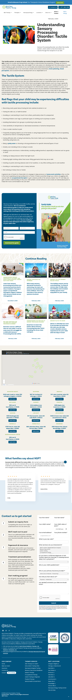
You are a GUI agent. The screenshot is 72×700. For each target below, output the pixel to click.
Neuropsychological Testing (32, 668)
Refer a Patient (56, 12)
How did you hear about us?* (48, 577)
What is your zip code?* (46, 539)
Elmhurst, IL (51, 672)
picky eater (12, 143)
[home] (9, 7)
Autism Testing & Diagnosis (32, 677)
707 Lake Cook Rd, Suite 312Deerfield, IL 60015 (59, 395)
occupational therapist (19, 178)
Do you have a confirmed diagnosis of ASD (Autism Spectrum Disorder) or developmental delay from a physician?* (54, 557)
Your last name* (59, 517)
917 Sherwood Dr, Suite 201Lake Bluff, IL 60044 (36, 417)
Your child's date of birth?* (60, 525)
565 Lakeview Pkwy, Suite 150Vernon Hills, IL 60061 (36, 427)
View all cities (51, 690)
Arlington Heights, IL (53, 664)
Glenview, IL (51, 675)
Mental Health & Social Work (33, 681)
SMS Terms (5, 696)
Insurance (4, 668)
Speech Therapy (29, 672)
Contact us (5, 670)
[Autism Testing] (54, 551)
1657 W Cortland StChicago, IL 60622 (36, 395)
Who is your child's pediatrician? (49, 565)
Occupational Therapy (31, 675)
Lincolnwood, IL (52, 679)
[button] (7, 12)
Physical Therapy (29, 679)
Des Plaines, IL (52, 670)
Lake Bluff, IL (51, 677)
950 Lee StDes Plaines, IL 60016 (12, 406)
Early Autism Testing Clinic (32, 666)
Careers (4, 673)
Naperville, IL (51, 681)
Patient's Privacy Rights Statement (19, 694)
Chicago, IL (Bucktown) (54, 666)
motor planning (54, 69)
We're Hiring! (65, 12)
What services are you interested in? (50, 545)
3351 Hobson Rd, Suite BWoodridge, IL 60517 (59, 427)
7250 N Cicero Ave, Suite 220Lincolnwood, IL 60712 (59, 417)
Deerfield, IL (51, 668)
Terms (54, 609)
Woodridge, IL (51, 683)
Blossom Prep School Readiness (33, 670)
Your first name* (44, 517)
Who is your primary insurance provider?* (52, 571)
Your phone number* (60, 532)
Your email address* (45, 532)
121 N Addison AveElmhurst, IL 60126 (36, 406)
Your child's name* (45, 524)
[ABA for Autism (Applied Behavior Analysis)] (54, 548)
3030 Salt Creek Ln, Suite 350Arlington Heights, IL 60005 (12, 395)
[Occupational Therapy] (54, 552)
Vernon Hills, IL (52, 685)
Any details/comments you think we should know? (52, 583)
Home (3, 664)
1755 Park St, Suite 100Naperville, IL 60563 (12, 427)
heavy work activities (54, 174)
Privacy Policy (49, 609)
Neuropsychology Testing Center (57, 688)
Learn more (60, 2)
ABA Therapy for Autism (31, 664)
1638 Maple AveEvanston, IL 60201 (59, 406)
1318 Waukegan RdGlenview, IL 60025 (12, 417)
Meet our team (6, 666)
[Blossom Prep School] (54, 549)
